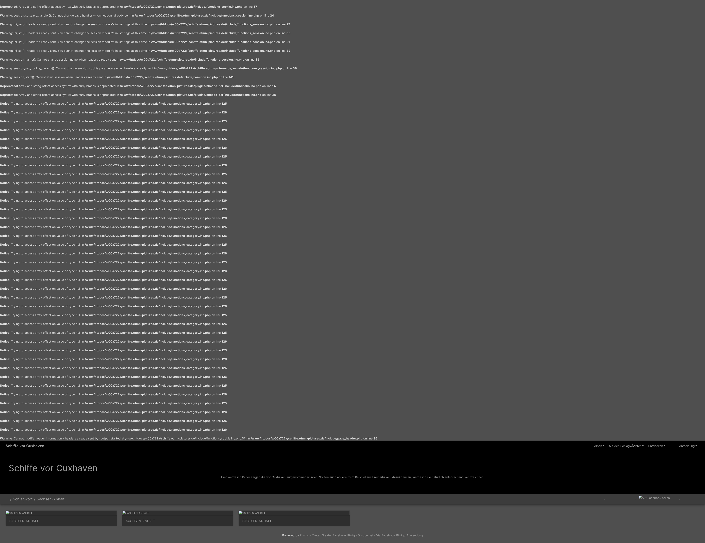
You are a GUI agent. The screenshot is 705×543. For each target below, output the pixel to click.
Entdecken (655, 446)
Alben (598, 446)
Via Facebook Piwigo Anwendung (399, 535)
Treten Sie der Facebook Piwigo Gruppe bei (342, 535)
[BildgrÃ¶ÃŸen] (613, 499)
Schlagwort (22, 499)
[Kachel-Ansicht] (687, 498)
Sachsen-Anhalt (50, 499)
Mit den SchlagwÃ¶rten (625, 446)
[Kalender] (633, 499)
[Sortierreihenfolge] (602, 499)
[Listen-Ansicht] (695, 498)
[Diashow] (623, 498)
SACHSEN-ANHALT (24, 521)
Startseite (7, 499)
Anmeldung (687, 446)
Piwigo (304, 535)
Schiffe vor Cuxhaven (25, 446)
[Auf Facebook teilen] (654, 497)
